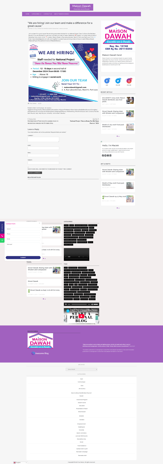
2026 (66, 267)
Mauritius (62, 113)
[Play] (66, 304)
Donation (77, 230)
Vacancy (76, 299)
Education (93, 230)
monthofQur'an (77, 287)
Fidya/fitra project (88, 272)
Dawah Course (69, 230)
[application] (81, 304)
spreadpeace (68, 299)
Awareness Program (81, 225)
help (37, 113)
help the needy (69, 279)
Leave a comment (63, 28)
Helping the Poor (85, 277)
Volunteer (84, 299)
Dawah (91, 227)
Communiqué (40, 108)
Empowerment (69, 232)
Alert (34, 108)
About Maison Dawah (61, 14)
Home (27, 14)
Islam (71, 284)
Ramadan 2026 (82, 239)
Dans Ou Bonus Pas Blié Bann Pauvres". (76, 227)
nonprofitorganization (91, 287)
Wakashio (92, 299)
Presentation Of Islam (86, 237)
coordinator (82, 267)
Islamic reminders (81, 433)
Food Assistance (79, 232)
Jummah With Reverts (71, 237)
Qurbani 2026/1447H (70, 239)
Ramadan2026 (78, 294)
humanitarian (85, 282)
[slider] (96, 304)
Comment (31, 135)
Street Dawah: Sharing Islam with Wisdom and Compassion (113, 112)
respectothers (84, 296)
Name (29, 145)
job (76, 284)
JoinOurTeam (56, 113)
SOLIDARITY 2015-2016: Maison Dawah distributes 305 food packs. (113, 99)
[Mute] (92, 304)
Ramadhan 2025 (82, 242)
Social (90, 242)
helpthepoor (90, 232)
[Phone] (2, 236)
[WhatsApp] (2, 240)
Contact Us (48, 14)
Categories (35, 14)
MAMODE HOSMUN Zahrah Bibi (50, 28)
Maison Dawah (81, 6)
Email (29, 152)
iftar (66, 284)
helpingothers (73, 277)
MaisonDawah (92, 284)
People (67, 289)
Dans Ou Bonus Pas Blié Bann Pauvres (76, 270)
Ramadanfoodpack (89, 294)
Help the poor (42, 113)
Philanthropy (75, 289)
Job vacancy (47, 108)
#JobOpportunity (37, 109)
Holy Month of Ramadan (72, 282)
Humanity (49, 113)
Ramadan (83, 289)
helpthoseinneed (91, 279)
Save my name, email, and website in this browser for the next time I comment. (50, 169)
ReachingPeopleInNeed (71, 296)
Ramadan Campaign (70, 242)
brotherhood (73, 267)
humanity (81, 430)
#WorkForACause (80, 111)
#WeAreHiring (71, 111)
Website (30, 160)
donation (85, 230)
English (18, 462)
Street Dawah (33, 281)
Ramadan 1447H (92, 289)
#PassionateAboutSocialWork (50, 109)
